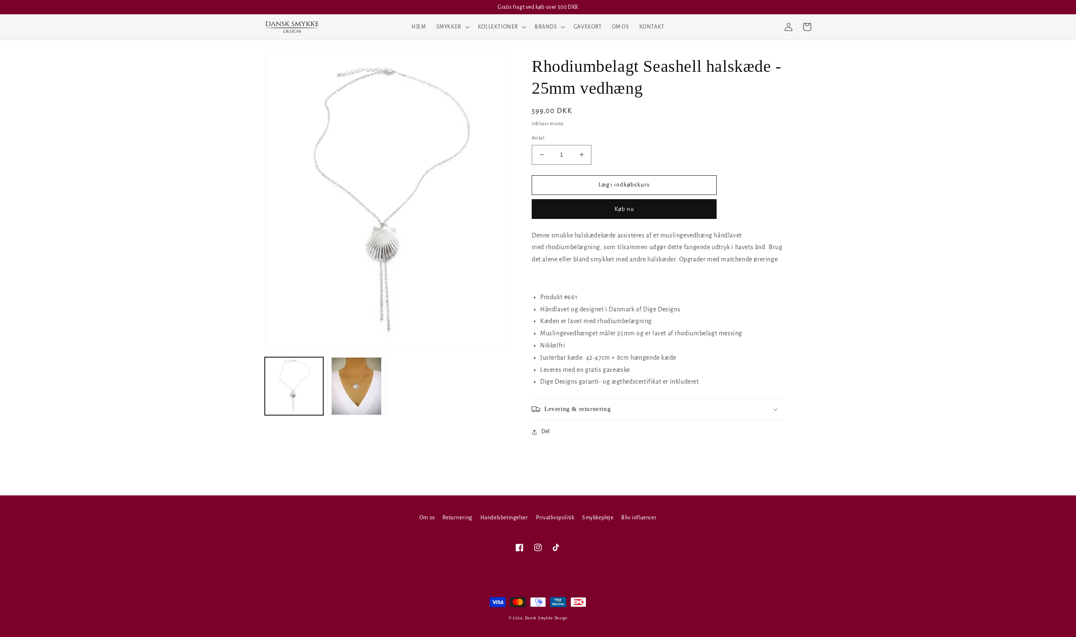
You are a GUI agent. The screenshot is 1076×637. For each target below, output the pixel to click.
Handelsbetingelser (504, 518)
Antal (538, 138)
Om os (427, 518)
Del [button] (545, 431)
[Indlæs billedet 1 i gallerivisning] (294, 386)
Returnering (457, 518)
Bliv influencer (639, 518)
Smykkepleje (598, 518)
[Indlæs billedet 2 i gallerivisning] (356, 386)
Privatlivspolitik (555, 518)
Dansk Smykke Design (546, 618)
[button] (452, 27)
